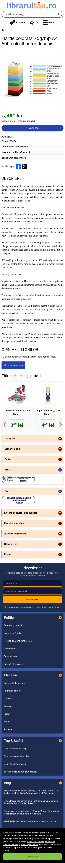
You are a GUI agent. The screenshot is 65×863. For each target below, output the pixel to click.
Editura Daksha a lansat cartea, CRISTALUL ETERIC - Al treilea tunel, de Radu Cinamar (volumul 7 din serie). (31, 792)
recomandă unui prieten (15, 146)
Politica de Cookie (35, 841)
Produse (20, 22)
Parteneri (8, 729)
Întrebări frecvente (13, 664)
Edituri (7, 714)
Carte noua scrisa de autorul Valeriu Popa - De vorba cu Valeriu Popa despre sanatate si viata (32, 812)
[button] (49, 22)
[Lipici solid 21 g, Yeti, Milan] (48, 394)
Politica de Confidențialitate (18, 641)
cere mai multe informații (16, 152)
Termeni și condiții (13, 625)
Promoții (8, 706)
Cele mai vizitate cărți (15, 764)
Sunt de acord (32, 856)
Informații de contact (15, 683)
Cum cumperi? (11, 648)
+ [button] (60, 438)
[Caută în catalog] (60, 14)
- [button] (60, 470)
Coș (35, 22)
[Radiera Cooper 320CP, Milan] (17, 394)
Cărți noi (8, 698)
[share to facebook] (18, 166)
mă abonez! (32, 599)
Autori (7, 721)
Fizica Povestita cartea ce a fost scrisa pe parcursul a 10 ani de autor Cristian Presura (31, 802)
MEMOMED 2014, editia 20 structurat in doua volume (30, 821)
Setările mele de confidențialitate (20, 771)
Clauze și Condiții (29, 844)
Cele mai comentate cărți (16, 756)
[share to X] (24, 166)
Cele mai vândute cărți (15, 748)
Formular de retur (12, 690)
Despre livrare (10, 656)
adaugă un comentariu (14, 157)
